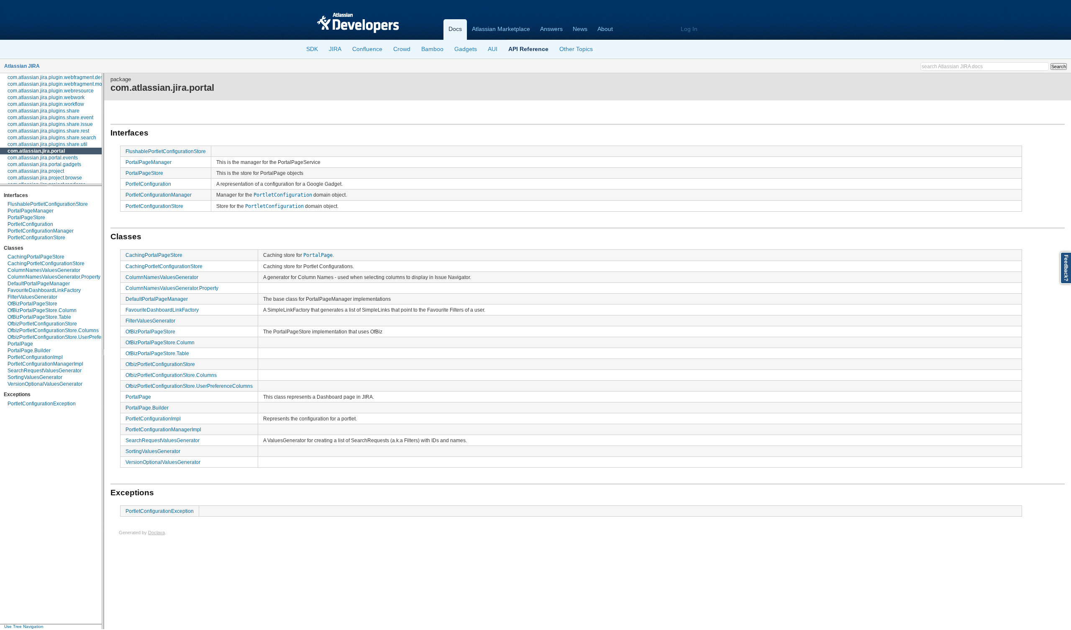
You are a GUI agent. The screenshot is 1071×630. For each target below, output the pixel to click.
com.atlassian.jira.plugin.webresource (51, 91)
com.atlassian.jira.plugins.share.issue (50, 124)
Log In (689, 29)
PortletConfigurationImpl (35, 357)
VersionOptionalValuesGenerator (45, 384)
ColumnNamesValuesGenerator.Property (54, 277)
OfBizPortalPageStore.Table (39, 317)
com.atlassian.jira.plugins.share (43, 111)
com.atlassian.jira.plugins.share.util (47, 144)
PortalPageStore (26, 217)
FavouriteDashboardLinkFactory (44, 290)
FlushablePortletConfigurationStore (48, 204)
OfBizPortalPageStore (32, 304)
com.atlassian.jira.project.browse (45, 178)
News (580, 29)
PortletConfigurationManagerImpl (45, 364)
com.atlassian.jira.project (36, 171)
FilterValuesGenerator (32, 297)
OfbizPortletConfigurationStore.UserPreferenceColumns (71, 337)
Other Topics (576, 49)
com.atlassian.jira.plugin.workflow (46, 104)
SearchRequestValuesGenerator (45, 371)
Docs (455, 29)
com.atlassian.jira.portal (36, 151)
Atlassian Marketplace (501, 29)
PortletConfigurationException (42, 404)
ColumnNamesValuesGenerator (44, 270)
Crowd (401, 49)
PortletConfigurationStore (36, 238)
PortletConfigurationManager (41, 231)
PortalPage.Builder (29, 350)
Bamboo (432, 49)
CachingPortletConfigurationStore (46, 263)
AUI (492, 49)
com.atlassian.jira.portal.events (43, 158)
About (605, 29)
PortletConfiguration (30, 224)
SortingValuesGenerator (35, 377)
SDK (312, 49)
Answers (551, 29)
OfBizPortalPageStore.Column (42, 310)
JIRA (335, 49)
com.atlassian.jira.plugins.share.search (52, 138)
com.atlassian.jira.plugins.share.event (50, 117)
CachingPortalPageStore (36, 257)
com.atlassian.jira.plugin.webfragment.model (58, 84)
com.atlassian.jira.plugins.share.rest (48, 131)
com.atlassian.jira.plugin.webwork (46, 97)
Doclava (156, 532)
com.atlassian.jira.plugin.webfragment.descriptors (64, 77)
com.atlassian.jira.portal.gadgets (44, 164)
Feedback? (1066, 268)
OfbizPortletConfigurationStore (42, 324)
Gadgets (465, 49)
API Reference (528, 49)
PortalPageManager (31, 211)
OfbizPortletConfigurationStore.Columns (53, 330)
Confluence (367, 49)
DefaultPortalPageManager (39, 284)
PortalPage (20, 344)
